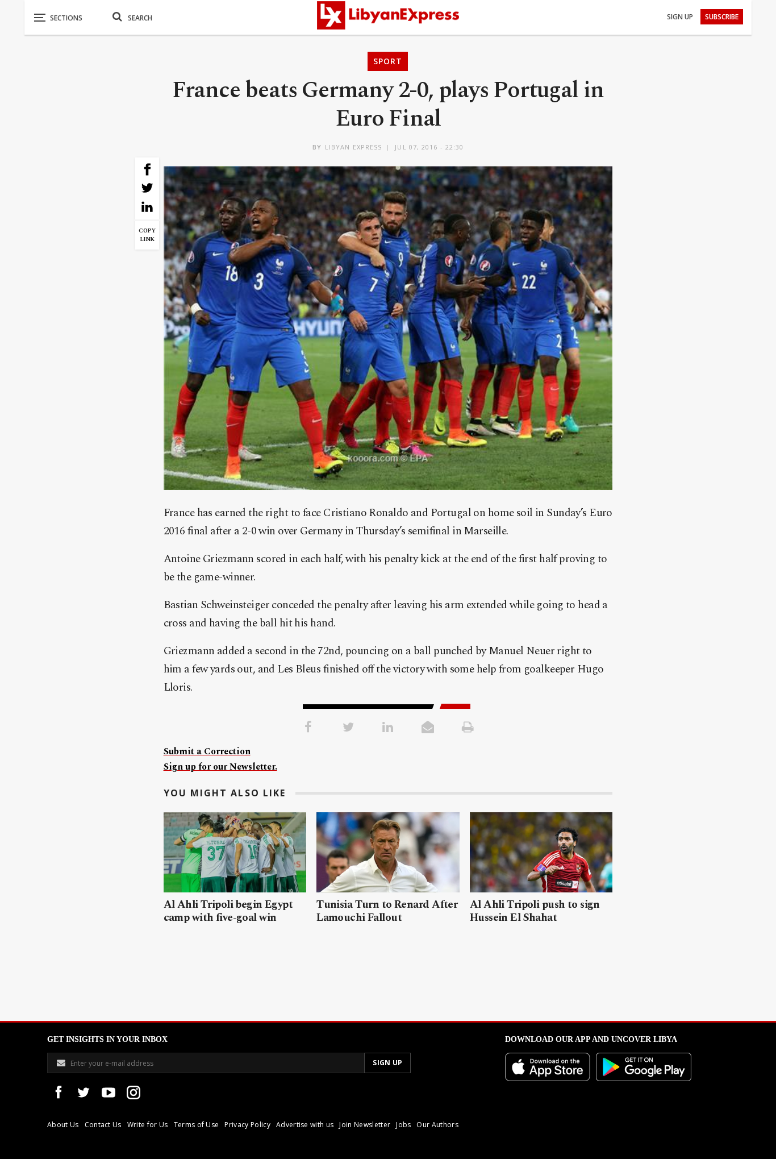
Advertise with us (304, 1124)
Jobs (403, 1124)
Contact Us (103, 1124)
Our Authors (437, 1124)
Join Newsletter (364, 1124)
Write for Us (147, 1124)
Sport (387, 61)
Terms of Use (196, 1124)
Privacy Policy (247, 1124)
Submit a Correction (207, 751)
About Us (63, 1124)
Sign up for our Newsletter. (220, 767)
